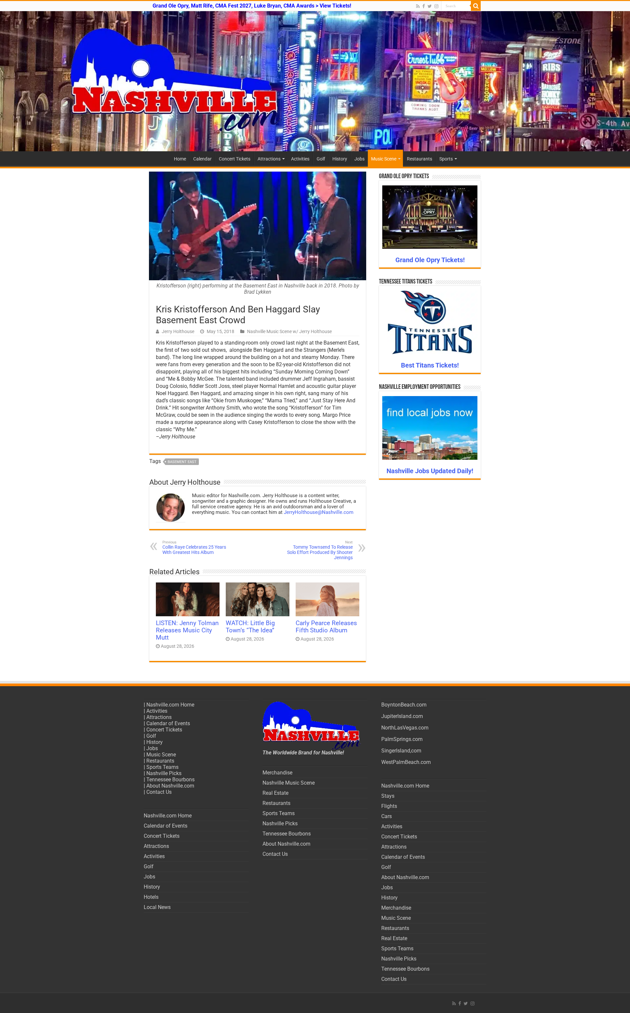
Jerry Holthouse (178, 331)
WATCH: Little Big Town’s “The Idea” (250, 627)
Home (180, 158)
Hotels (151, 897)
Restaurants (419, 158)
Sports (446, 158)
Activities (300, 158)
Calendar (202, 158)
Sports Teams (162, 767)
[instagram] (436, 6)
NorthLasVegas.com (405, 728)
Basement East (182, 462)
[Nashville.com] (315, 81)
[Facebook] (424, 6)
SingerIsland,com (401, 751)
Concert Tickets (234, 158)
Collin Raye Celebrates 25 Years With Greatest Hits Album (194, 547)
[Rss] (417, 6)
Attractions (269, 158)
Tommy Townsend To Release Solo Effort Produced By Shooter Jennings (320, 550)
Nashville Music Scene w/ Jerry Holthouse (289, 331)
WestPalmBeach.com (406, 762)
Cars (386, 816)
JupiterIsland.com (402, 716)
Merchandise (277, 773)
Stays (387, 796)
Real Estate (275, 793)
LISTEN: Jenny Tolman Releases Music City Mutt (187, 630)
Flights (389, 806)
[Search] (476, 6)
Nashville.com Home (170, 705)
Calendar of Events (168, 723)
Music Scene (383, 158)
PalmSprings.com (402, 739)
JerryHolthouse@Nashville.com (318, 512)
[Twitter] (429, 6)
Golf (321, 158)
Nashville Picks (163, 773)
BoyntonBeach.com (404, 705)
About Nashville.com (170, 786)
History (339, 158)
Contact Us (159, 792)
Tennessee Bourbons (170, 779)
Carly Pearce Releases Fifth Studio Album (326, 627)
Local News (157, 907)
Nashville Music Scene (288, 783)
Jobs (359, 158)
